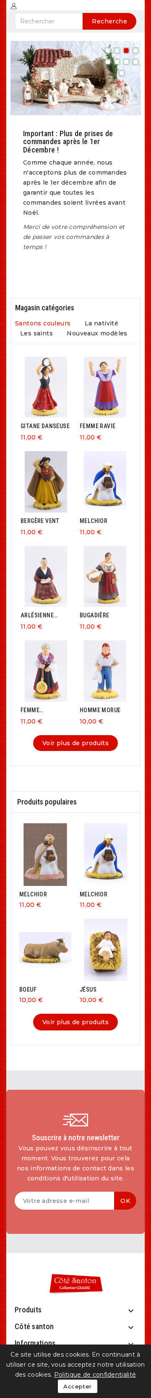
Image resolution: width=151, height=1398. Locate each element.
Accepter (77, 1386)
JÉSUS (88, 989)
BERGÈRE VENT (40, 521)
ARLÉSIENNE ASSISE (37, 615)
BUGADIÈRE (94, 615)
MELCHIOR (93, 521)
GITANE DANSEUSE (45, 426)
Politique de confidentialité (95, 1374)
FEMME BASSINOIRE (37, 710)
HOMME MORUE (100, 710)
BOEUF (27, 989)
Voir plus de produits (75, 743)
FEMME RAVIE (97, 426)
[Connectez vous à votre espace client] (13, 5)
